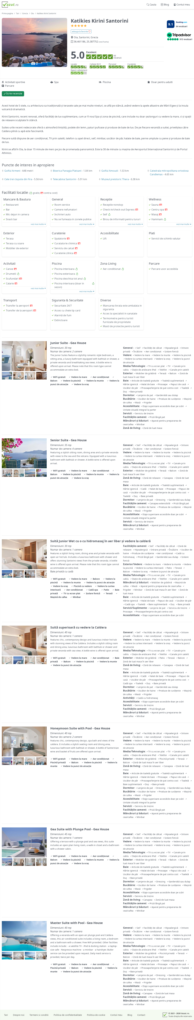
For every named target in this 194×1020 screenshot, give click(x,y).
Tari (17, 13)
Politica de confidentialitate (68, 1014)
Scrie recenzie (14, 93)
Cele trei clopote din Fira (18, 179)
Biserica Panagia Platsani (67, 170)
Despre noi (18, 1014)
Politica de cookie (96, 1014)
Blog (129, 1014)
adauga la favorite (80, 31)
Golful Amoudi (110, 170)
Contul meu (116, 1014)
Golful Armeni (12, 170)
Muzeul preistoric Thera (115, 179)
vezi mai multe (37, 224)
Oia (32, 13)
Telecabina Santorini (65, 179)
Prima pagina (7, 13)
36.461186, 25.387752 (91, 41)
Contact (141, 1014)
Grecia (25, 13)
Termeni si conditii (39, 1014)
